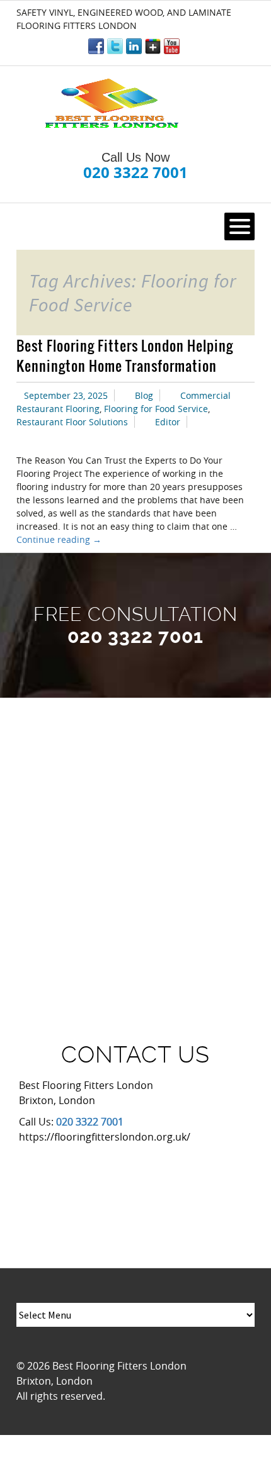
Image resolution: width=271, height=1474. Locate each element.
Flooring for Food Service (156, 409)
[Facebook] (96, 46)
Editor (167, 422)
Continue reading (58, 539)
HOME (37, 226)
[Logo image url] (113, 104)
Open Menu (239, 226)
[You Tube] (172, 46)
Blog (144, 395)
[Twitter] (115, 46)
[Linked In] (134, 46)
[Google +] (153, 46)
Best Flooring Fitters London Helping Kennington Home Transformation (124, 355)
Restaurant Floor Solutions (72, 422)
